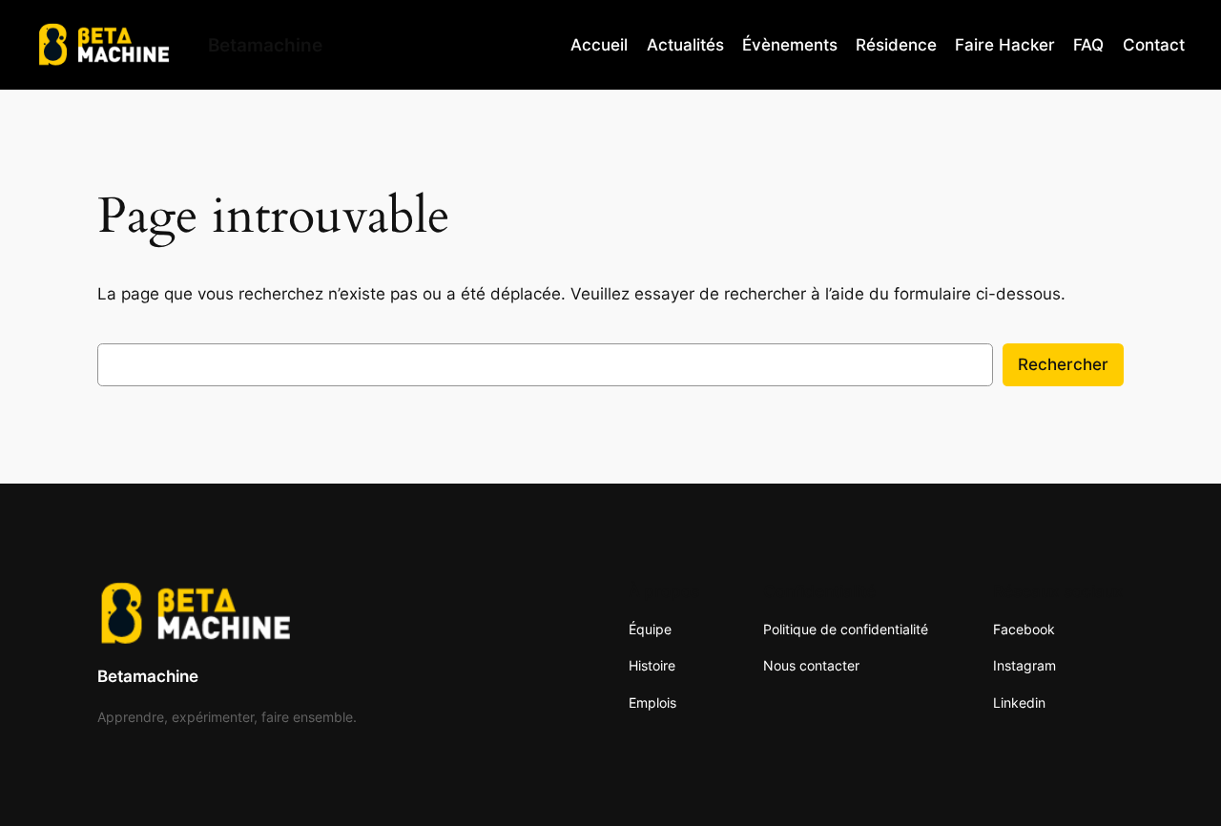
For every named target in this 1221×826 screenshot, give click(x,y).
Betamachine (147, 676)
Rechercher (1063, 364)
